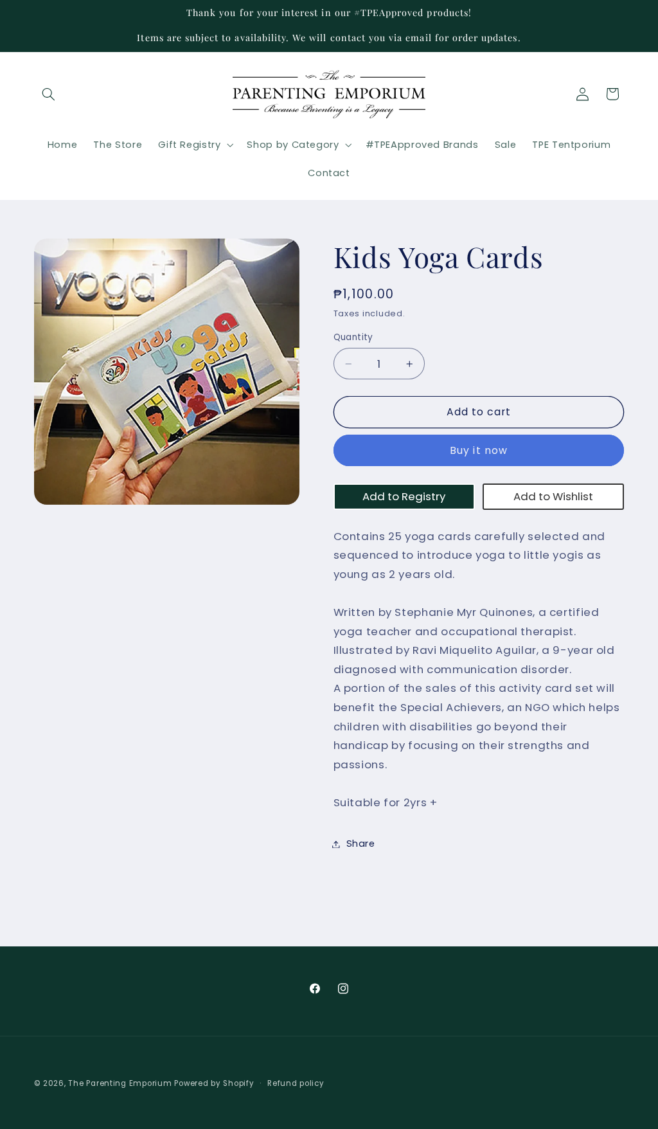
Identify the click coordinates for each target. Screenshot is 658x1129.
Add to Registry (403, 496)
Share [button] (360, 843)
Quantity (353, 337)
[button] (49, 94)
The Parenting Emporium (120, 1083)
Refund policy (296, 1083)
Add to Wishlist (553, 496)
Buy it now (479, 450)
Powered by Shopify (214, 1083)
